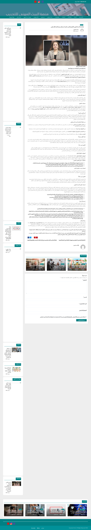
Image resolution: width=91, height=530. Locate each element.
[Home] (86, 17)
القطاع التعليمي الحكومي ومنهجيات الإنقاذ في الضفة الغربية (72, 240)
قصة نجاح (19, 17)
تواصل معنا (33, 528)
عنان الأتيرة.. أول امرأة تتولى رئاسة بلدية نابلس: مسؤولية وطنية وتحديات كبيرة (8, 31)
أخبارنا (75, 17)
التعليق (85, 280)
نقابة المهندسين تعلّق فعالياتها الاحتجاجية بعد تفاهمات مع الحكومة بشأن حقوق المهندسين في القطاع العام (8, 232)
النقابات (63, 17)
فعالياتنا (69, 17)
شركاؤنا (38, 528)
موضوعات (57, 17)
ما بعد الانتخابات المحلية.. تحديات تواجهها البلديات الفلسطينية (58, 266)
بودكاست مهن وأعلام (82, 509)
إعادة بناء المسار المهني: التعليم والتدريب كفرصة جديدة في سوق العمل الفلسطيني (67, 27)
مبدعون (43, 17)
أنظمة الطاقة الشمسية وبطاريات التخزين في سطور (37, 266)
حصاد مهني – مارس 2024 (8, 250)
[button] (4, 17)
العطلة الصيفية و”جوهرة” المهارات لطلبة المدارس (78, 266)
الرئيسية (81, 17)
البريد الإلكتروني (83, 303)
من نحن (42, 528)
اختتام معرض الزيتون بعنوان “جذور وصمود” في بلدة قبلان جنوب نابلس (8, 130)
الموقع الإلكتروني (83, 310)
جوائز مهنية (11, 17)
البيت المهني (75, 29)
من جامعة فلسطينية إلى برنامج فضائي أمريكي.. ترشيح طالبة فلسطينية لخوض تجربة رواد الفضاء (8, 353)
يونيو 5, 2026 (82, 269)
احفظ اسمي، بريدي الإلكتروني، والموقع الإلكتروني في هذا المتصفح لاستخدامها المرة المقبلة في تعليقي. (63, 317)
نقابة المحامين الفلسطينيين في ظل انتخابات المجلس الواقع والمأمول (42, 240)
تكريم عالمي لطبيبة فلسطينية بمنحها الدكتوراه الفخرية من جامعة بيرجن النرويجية (8, 486)
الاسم (85, 297)
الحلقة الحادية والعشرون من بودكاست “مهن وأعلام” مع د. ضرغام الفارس (78, 511)
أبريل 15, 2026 (41, 269)
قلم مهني (36, 17)
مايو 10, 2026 (62, 269)
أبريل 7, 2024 (8, 252)
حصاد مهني (49, 17)
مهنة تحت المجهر (27, 17)
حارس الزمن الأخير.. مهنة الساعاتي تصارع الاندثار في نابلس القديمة (8, 386)
